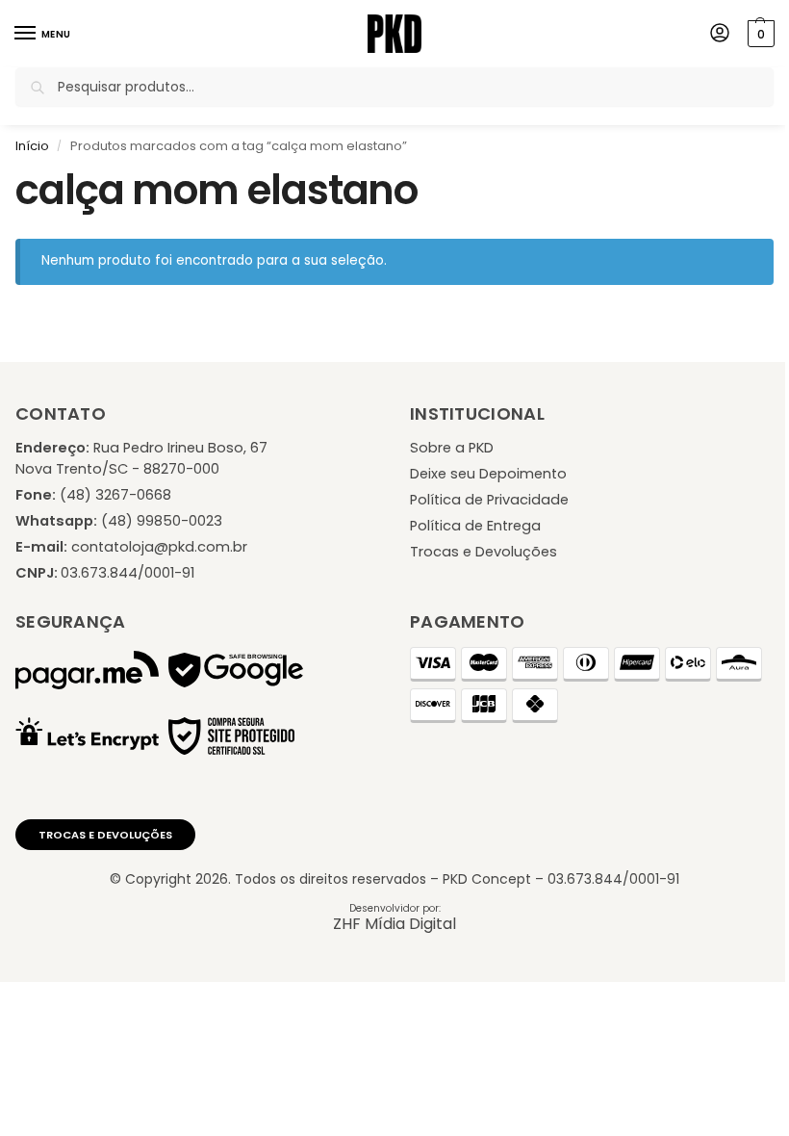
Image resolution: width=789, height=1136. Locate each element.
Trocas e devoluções (105, 834)
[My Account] (719, 34)
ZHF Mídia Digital (394, 924)
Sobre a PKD (452, 447)
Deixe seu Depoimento (488, 473)
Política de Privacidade (489, 499)
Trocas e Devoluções (483, 551)
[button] (759, 33)
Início (32, 146)
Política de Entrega (475, 525)
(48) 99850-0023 (161, 520)
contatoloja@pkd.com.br (159, 546)
